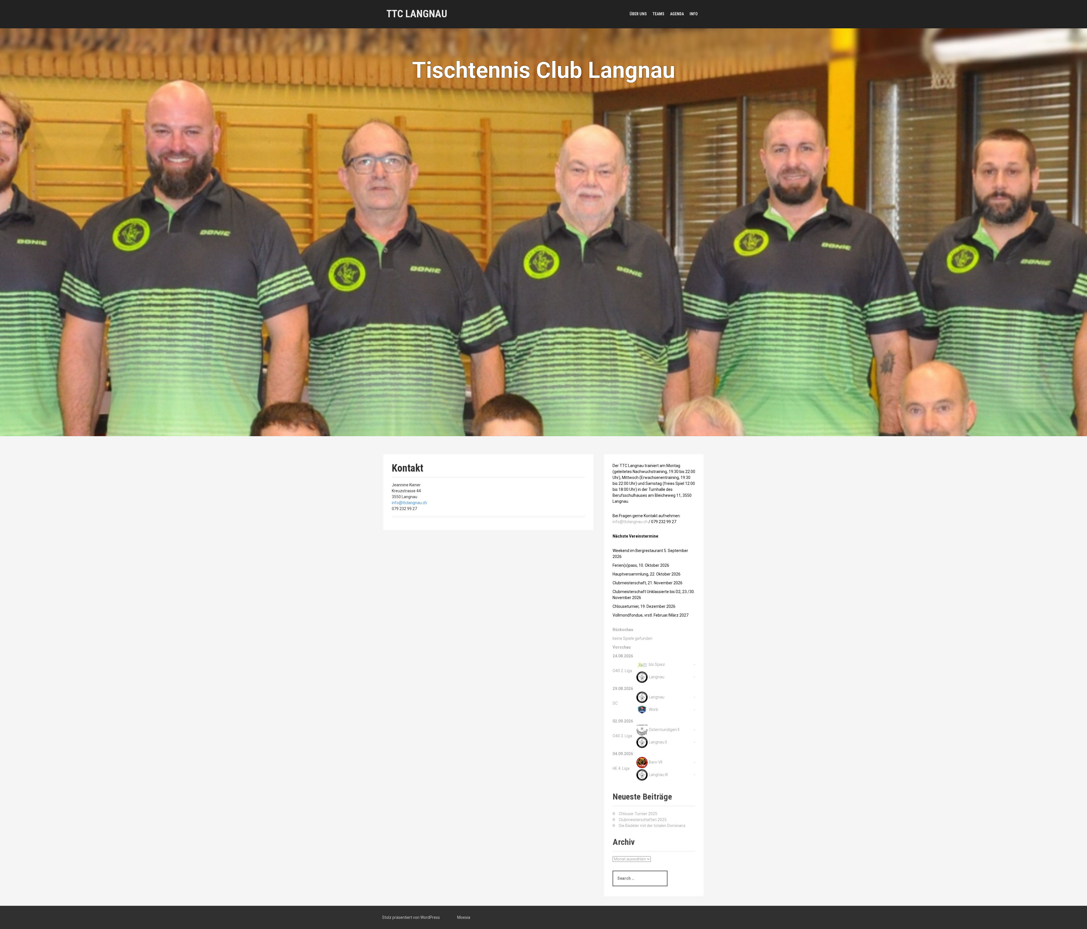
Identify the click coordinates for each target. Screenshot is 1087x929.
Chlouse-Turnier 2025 (638, 813)
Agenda (677, 14)
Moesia (463, 917)
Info (694, 14)
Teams (658, 14)
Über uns (638, 14)
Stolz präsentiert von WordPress (411, 917)
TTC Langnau (416, 14)
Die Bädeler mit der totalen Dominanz (652, 825)
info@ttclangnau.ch (409, 502)
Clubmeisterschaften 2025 (643, 819)
